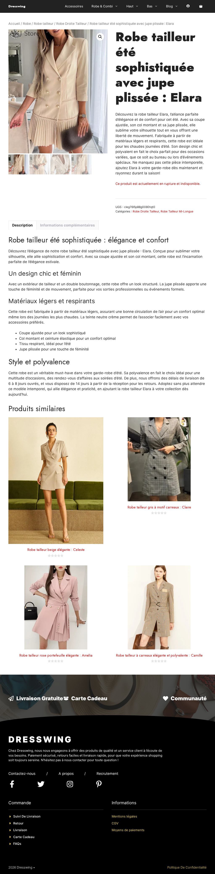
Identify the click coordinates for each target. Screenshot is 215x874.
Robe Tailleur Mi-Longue (177, 211)
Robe (27, 24)
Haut (129, 6)
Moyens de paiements (128, 830)
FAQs (17, 844)
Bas (149, 6)
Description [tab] (22, 225)
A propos (66, 773)
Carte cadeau (23, 837)
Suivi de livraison (27, 816)
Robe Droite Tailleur (71, 24)
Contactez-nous (21, 773)
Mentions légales (124, 816)
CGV (115, 823)
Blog (169, 6)
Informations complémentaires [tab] (67, 225)
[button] (100, 37)
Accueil (14, 24)
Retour (18, 823)
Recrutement (107, 773)
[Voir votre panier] (201, 6)
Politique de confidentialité (187, 867)
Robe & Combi (102, 6)
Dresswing (16, 6)
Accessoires (74, 6)
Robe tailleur (43, 24)
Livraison (20, 830)
